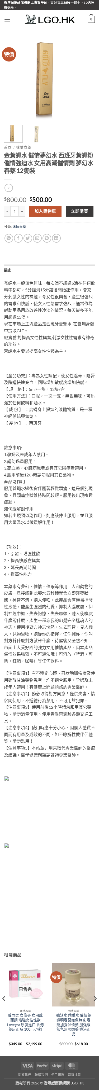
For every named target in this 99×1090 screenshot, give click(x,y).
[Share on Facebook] (18, 238)
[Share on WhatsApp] (8, 238)
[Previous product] (8, 188)
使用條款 (57, 1075)
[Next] (86, 80)
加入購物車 (45, 211)
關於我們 (24, 1075)
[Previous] (12, 80)
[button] (7, 19)
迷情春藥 (23, 147)
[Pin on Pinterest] (47, 238)
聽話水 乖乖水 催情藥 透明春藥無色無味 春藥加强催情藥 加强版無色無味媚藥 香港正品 (73, 1024)
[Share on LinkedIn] (56, 238)
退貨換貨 (74, 1075)
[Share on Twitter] (27, 238)
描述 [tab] (7, 270)
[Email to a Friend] (37, 238)
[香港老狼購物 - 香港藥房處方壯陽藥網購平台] (49, 19)
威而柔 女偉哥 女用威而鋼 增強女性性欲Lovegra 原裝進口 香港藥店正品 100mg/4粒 (25, 1022)
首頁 (7, 147)
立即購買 (79, 211)
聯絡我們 (41, 1075)
